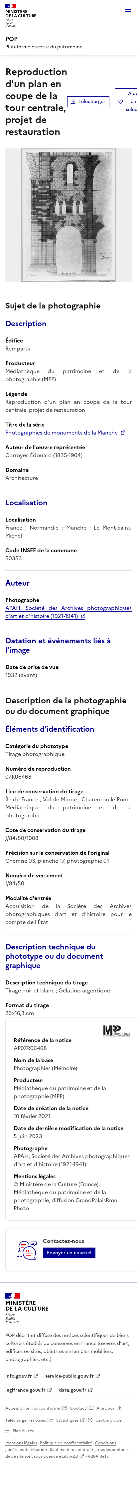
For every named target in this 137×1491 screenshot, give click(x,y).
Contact (78, 1408)
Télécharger (91, 101)
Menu (127, 9)
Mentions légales (21, 1443)
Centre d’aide (108, 1420)
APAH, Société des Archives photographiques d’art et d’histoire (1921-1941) (68, 612)
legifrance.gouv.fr (25, 1390)
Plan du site (23, 1431)
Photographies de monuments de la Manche (61, 433)
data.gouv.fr (72, 1390)
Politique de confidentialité (66, 1443)
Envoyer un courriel (69, 1252)
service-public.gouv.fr (69, 1376)
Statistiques (67, 1420)
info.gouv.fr (18, 1376)
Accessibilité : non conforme (32, 1408)
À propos (105, 1408)
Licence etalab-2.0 (60, 1456)
